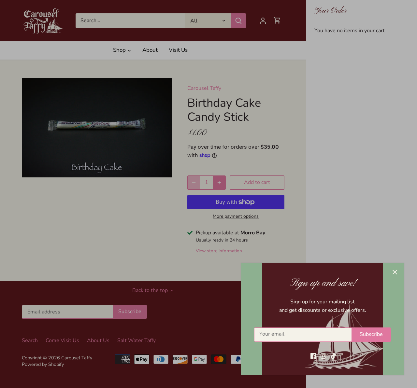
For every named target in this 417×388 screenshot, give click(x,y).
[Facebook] (313, 355)
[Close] (395, 272)
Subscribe (371, 334)
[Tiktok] (333, 355)
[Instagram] (323, 355)
